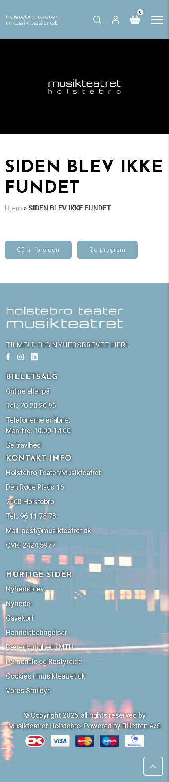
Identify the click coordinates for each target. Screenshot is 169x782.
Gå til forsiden (38, 249)
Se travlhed (23, 445)
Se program (107, 249)
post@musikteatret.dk (56, 530)
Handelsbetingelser (36, 632)
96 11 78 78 (38, 516)
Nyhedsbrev (25, 589)
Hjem (13, 208)
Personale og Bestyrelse (44, 661)
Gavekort (20, 618)
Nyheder (19, 603)
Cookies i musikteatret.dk (45, 676)
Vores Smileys (28, 690)
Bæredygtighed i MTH (40, 647)
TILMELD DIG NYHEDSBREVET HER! (67, 345)
